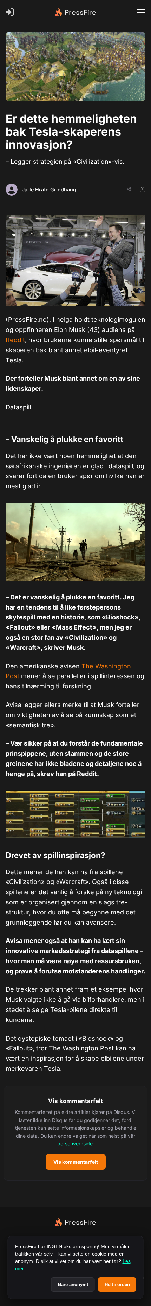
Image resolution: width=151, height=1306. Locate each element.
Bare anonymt (73, 1284)
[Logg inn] (11, 12)
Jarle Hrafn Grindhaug (49, 189)
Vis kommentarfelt (75, 1162)
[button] (75, 1133)
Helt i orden (117, 1284)
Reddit (15, 339)
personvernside (75, 1144)
